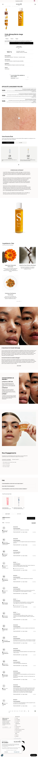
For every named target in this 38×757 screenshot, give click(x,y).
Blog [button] (16, 733)
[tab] (34, 523)
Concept (16, 718)
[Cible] (28, 154)
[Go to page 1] (18, 164)
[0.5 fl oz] (19, 501)
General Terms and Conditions (19, 729)
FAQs (16, 725)
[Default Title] (7, 501)
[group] (7, 518)
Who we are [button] (17, 716)
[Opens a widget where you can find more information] (33, 755)
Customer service (18, 726)
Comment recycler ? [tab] (15, 459)
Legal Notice (17, 727)
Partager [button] (26, 544)
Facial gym (16, 736)
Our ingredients (17, 720)
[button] (9, 711)
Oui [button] (21, 544)
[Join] (9, 727)
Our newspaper (17, 719)
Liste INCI (18, 301)
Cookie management (18, 730)
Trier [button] (3, 522)
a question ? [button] (17, 723)
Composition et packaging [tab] (6, 459)
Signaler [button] (23, 544)
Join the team (17, 732)
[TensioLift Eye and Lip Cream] (19, 501)
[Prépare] (10, 154)
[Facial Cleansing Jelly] (7, 501)
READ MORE (19, 365)
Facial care (17, 734)
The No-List (17, 722)
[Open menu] (3, 4)
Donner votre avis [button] (31, 518)
